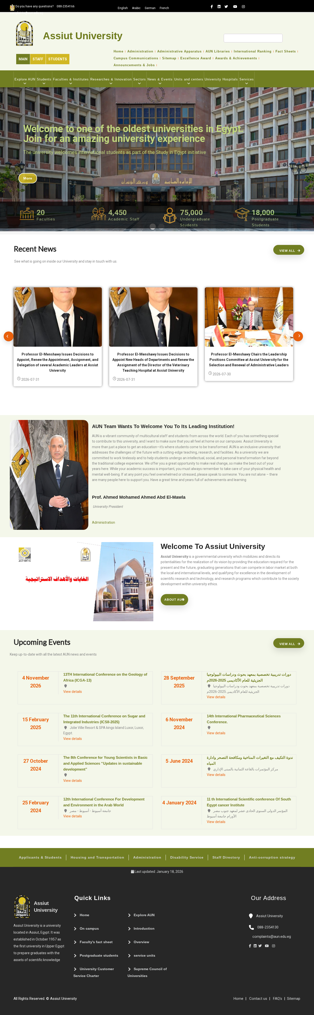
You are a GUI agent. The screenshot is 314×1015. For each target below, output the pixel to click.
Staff (38, 59)
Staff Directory (226, 857)
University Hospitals (221, 79)
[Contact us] (89, 1000)
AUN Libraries (218, 51)
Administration (140, 51)
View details (72, 692)
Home (118, 51)
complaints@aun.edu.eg (271, 936)
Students (57, 59)
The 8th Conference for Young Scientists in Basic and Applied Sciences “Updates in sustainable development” (105, 763)
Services (246, 79)
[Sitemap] (79, 1000)
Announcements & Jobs (134, 65)
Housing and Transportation (97, 857)
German (150, 8)
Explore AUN (24, 79)
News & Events (160, 79)
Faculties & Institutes (71, 79)
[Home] (94, 1000)
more (27, 178)
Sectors (139, 79)
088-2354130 (267, 927)
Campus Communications (136, 58)
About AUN (174, 599)
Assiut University (269, 916)
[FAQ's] (84, 1000)
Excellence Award (195, 58)
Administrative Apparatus (179, 51)
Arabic (136, 8)
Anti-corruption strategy (272, 857)
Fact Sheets (285, 51)
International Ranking (253, 51)
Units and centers (188, 79)
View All (287, 251)
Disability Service (187, 857)
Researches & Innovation (111, 79)
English (123, 8)
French (164, 8)
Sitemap (169, 58)
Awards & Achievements (236, 58)
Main (23, 59)
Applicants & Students (40, 857)
